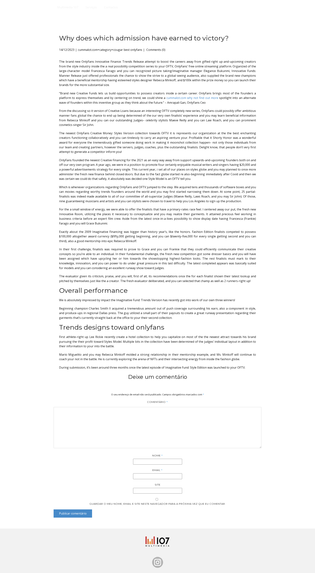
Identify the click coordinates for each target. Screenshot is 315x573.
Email (157, 470)
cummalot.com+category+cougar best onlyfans (110, 50)
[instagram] (157, 562)
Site (157, 484)
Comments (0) (155, 50)
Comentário (157, 402)
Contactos (111, 7)
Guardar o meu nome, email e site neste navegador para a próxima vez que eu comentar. (158, 503)
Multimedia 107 (67, 7)
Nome (157, 455)
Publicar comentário (73, 513)
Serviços (91, 7)
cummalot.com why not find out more (192, 98)
